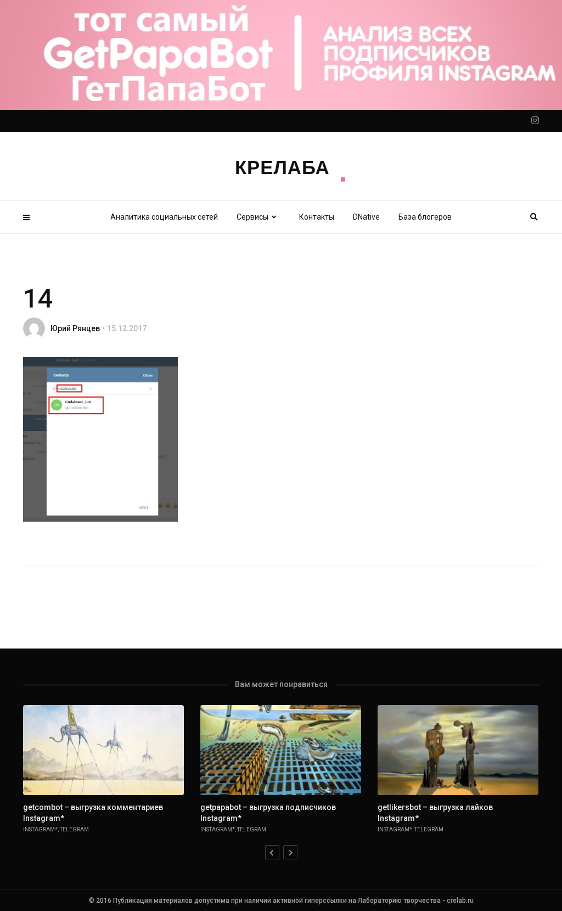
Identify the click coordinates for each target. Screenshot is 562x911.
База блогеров (425, 217)
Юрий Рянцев (75, 328)
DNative (366, 217)
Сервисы (252, 217)
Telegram (74, 829)
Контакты (316, 217)
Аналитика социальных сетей (164, 217)
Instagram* (40, 829)
